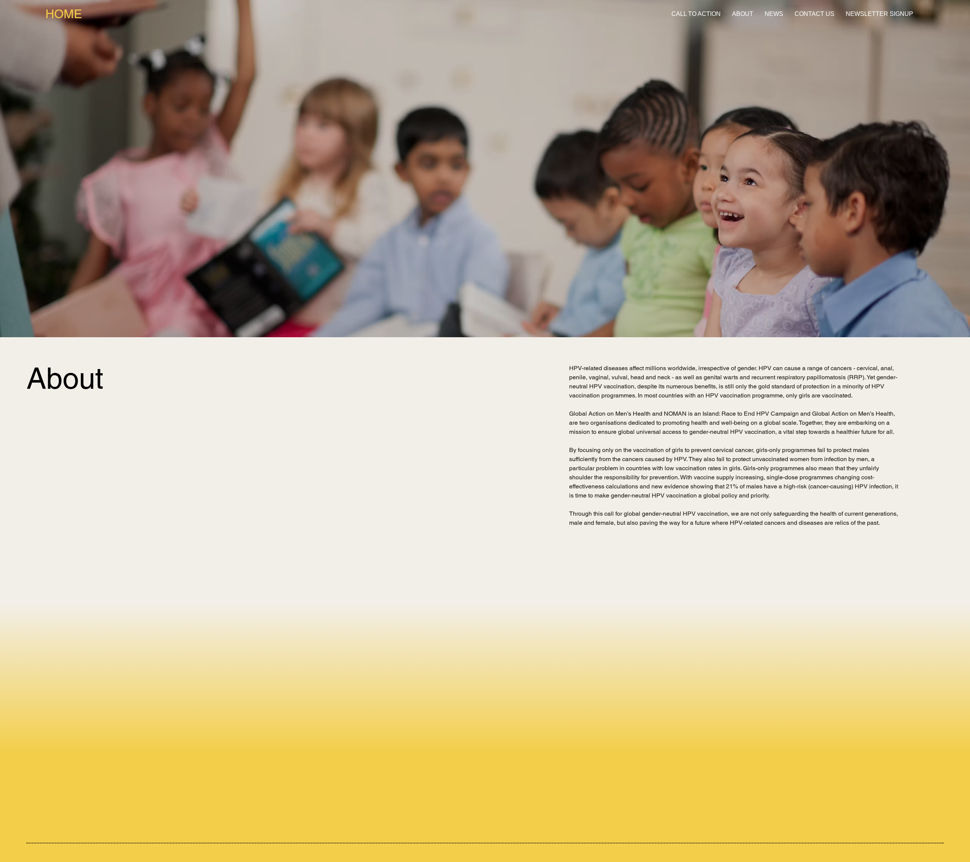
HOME (63, 14)
